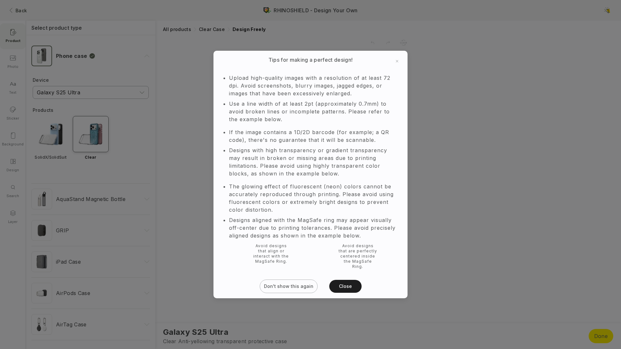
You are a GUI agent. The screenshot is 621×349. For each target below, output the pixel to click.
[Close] (397, 45)
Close (345, 302)
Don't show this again (288, 302)
